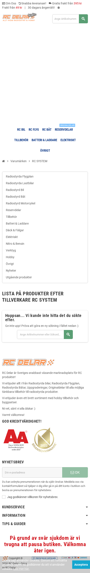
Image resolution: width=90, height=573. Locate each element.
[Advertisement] (45, 75)
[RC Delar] (19, 16)
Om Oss (10, 3)
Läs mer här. (21, 568)
